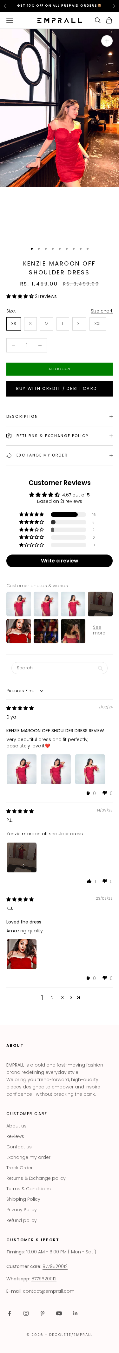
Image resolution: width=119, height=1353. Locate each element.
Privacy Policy (21, 1209)
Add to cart (59, 368)
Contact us (19, 1147)
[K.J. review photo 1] (21, 954)
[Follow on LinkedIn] (75, 1313)
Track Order (19, 1168)
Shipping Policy (23, 1199)
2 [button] (52, 998)
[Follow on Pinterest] (42, 1313)
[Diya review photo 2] (56, 769)
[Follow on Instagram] (26, 1313)
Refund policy (21, 1220)
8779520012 (55, 1266)
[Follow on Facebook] (9, 1313)
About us (16, 1126)
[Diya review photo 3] (90, 769)
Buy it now (59, 389)
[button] (20, 296)
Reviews (15, 1136)
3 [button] (62, 998)
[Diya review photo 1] (21, 769)
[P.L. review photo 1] (21, 857)
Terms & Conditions (28, 1189)
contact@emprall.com (49, 1291)
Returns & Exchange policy (36, 1178)
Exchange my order (28, 1157)
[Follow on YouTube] (59, 1313)
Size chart (102, 311)
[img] (20, 708)
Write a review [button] (59, 560)
